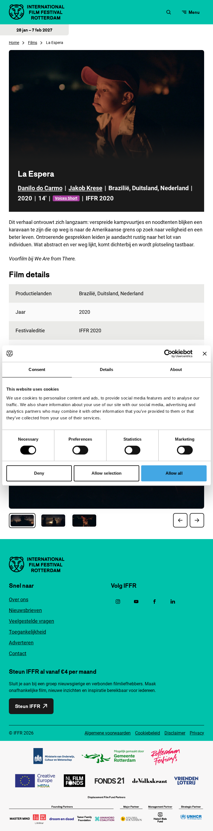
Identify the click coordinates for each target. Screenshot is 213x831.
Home (14, 42)
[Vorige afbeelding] (180, 520)
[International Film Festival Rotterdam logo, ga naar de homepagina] (36, 12)
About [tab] (176, 369)
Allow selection (107, 473)
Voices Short (66, 198)
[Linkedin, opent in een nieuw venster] (173, 601)
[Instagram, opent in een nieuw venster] (118, 601)
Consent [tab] (37, 369)
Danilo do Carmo (40, 188)
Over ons (18, 599)
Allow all (174, 473)
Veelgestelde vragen (31, 621)
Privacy (197, 733)
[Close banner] (205, 354)
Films (32, 42)
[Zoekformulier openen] (168, 12)
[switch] (80, 450)
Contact (17, 653)
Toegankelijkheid (27, 632)
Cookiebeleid (147, 733)
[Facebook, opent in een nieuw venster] (154, 601)
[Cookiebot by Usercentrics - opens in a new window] (168, 353)
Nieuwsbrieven (25, 610)
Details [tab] (106, 369)
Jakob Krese (85, 188)
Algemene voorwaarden (108, 733)
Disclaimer (174, 733)
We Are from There (54, 259)
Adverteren (21, 643)
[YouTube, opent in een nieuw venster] (136, 601)
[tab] (22, 520)
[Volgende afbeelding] (197, 520)
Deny (39, 473)
